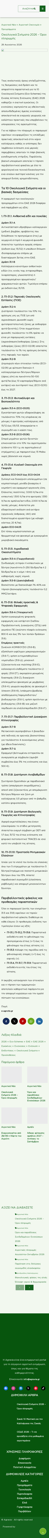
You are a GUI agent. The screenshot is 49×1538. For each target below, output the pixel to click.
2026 (4, 1041)
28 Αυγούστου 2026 (11, 44)
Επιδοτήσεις (7, 1050)
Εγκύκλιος (6, 1046)
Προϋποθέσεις (8, 1055)
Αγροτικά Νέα (8, 25)
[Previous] (20, 1287)
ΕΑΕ (28, 1041)
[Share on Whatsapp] (31, 1021)
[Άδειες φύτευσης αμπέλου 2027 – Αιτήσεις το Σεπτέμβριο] (37, 1115)
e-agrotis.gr (7, 1011)
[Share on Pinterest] (22, 1021)
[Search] (34, 8)
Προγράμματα (8, 29)
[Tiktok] (43, 1388)
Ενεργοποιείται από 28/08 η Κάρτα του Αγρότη (11, 1136)
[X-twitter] (28, 1388)
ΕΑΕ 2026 (38, 1041)
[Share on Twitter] (14, 1021)
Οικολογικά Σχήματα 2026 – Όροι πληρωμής (9, 1095)
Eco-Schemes (16, 1041)
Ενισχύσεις (19, 1046)
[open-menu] (43, 8)
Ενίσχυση (33, 1046)
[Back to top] (42, 1531)
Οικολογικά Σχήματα (27, 1050)
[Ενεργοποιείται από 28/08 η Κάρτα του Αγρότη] (11, 1115)
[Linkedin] (21, 1388)
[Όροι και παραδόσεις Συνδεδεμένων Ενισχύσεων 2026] (37, 1075)
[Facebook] (6, 1388)
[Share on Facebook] (6, 1021)
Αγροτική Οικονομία (29, 25)
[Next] (29, 1287)
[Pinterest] (36, 1388)
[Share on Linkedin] (39, 1021)
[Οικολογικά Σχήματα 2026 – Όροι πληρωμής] (11, 1075)
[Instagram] (13, 1388)
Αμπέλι (30, 1127)
